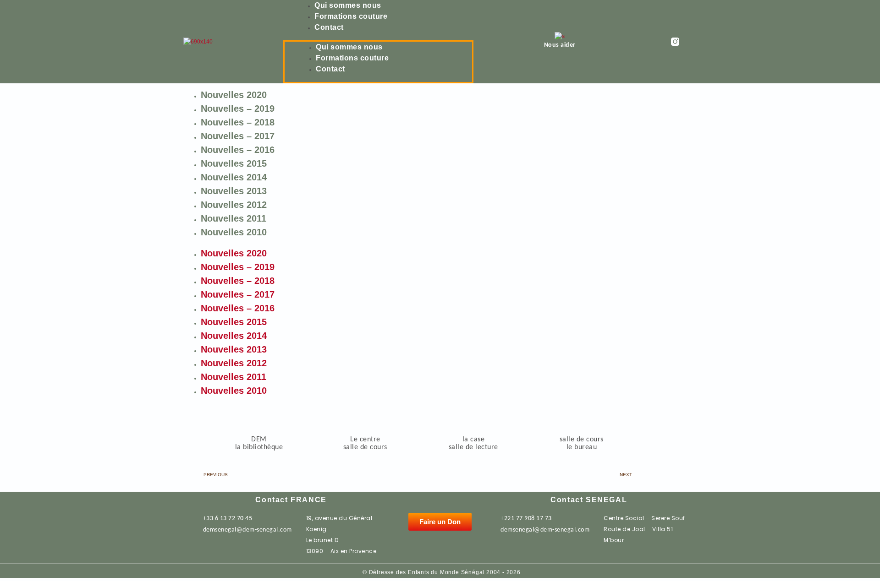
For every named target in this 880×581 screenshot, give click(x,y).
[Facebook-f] (692, 42)
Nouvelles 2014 (234, 177)
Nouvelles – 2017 (238, 136)
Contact (329, 27)
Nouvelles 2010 (234, 232)
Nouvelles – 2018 (238, 122)
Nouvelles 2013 (234, 191)
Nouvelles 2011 (233, 218)
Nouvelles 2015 (234, 163)
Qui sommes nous (347, 5)
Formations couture (350, 16)
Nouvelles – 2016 (238, 150)
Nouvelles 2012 (234, 205)
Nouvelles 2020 (234, 95)
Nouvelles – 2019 (238, 108)
